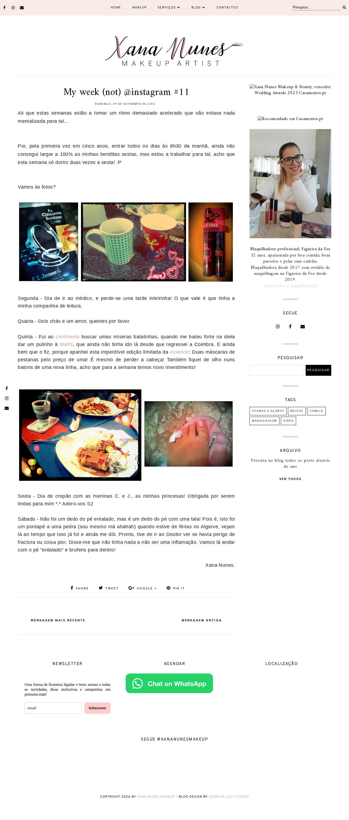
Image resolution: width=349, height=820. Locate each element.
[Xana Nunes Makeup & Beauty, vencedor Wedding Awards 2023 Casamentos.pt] (290, 93)
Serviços (167, 8)
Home (116, 8)
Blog (196, 8)
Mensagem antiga (202, 620)
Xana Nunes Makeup (156, 797)
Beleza (296, 411)
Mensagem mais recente (58, 620)
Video (288, 421)
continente (67, 336)
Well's (66, 344)
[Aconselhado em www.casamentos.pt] (290, 119)
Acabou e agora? (268, 411)
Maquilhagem (264, 421)
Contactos (227, 8)
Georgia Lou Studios (229, 797)
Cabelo (316, 411)
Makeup (139, 8)
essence (179, 352)
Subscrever (97, 708)
